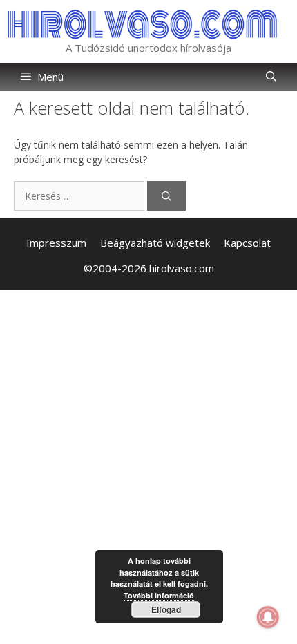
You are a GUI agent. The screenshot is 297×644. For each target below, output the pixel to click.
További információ (159, 595)
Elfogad (166, 609)
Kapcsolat (247, 242)
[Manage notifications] (268, 617)
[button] (271, 77)
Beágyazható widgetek (155, 242)
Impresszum (56, 242)
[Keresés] (166, 196)
